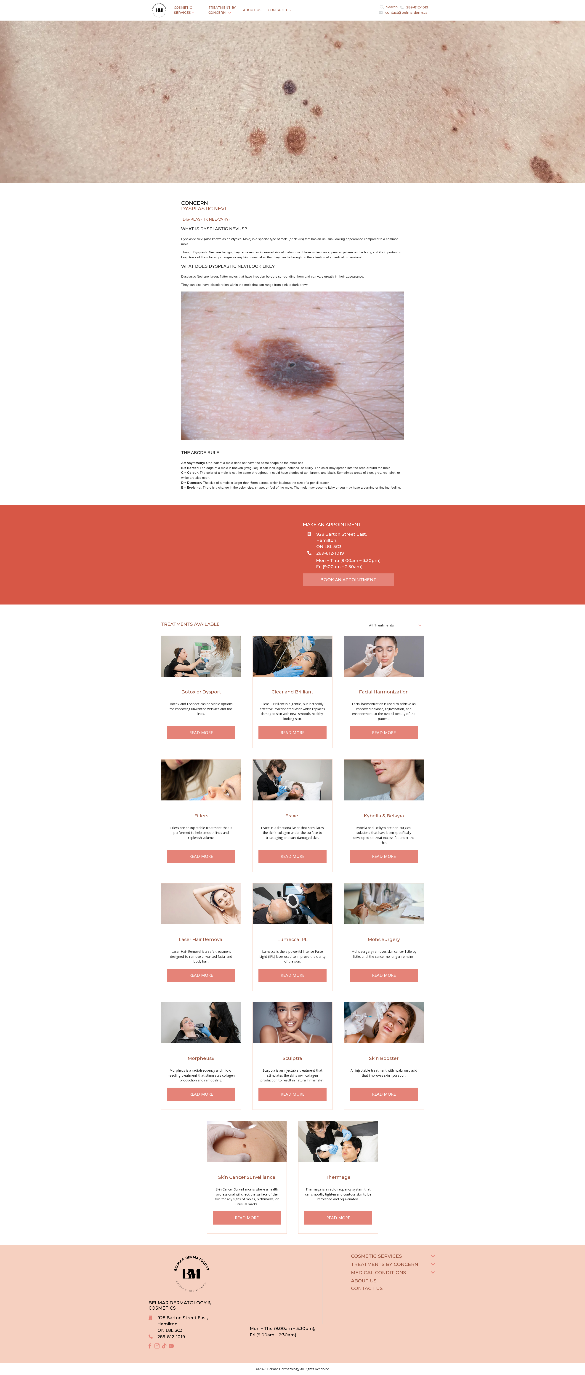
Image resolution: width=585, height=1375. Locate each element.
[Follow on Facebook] (150, 1346)
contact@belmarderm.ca (406, 13)
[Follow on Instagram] (157, 1346)
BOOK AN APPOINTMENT (348, 579)
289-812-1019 (417, 7)
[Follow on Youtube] (171, 1346)
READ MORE (201, 732)
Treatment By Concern (222, 10)
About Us (252, 10)
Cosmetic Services (183, 10)
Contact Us (279, 10)
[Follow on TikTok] (164, 1346)
